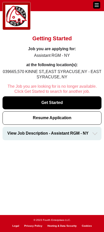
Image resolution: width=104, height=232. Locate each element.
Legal (15, 225)
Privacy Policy (33, 225)
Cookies (87, 225)
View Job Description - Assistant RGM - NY (48, 133)
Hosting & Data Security (62, 225)
